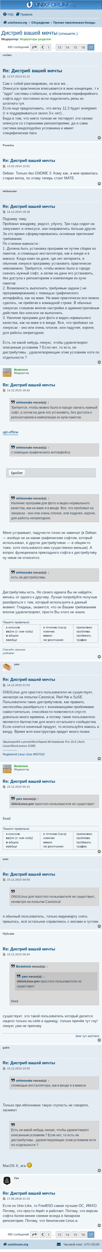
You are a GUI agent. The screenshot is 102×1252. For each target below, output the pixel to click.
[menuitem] (8, 14)
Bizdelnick (23, 966)
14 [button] (67, 47)
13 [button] (59, 47)
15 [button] (75, 47)
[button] (34, 47)
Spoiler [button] (17, 472)
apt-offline (10, 432)
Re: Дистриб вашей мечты (32, 70)
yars (19, 798)
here (96, 1036)
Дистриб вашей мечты (39, 33)
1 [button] (49, 47)
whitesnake (24, 402)
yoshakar (8, 653)
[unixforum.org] (51, 5)
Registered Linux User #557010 (24, 754)
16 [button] (83, 47)
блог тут (81, 1036)
